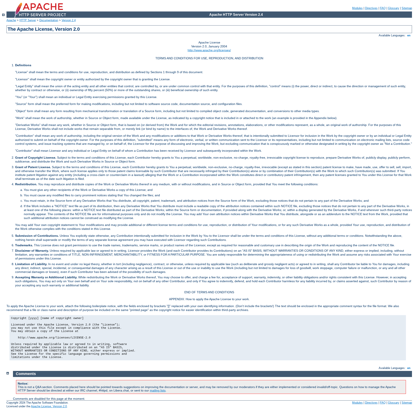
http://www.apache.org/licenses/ (209, 50)
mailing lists (158, 390)
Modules (357, 8)
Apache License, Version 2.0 (49, 406)
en (408, 35)
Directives (371, 8)
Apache (11, 20)
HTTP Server (27, 20)
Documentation (48, 20)
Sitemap (407, 8)
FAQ (383, 8)
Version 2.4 (69, 20)
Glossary (393, 8)
